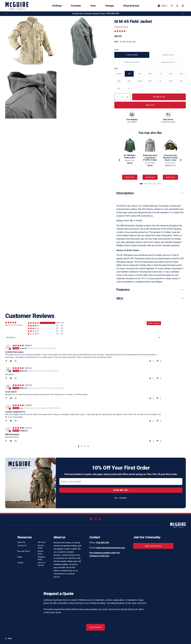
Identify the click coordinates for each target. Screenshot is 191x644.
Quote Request (95, 627)
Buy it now (150, 105)
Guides (20, 563)
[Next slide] (183, 13)
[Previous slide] (6, 13)
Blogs (20, 557)
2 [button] (82, 446)
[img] (18, 345)
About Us (21, 542)
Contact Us (22, 545)
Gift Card (41, 542)
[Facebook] (91, 519)
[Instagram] (95, 519)
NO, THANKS (121, 498)
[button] (120, 31)
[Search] (172, 6)
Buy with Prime (24, 551)
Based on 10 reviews (13, 325)
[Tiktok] (100, 519)
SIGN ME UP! (120, 490)
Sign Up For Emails (153, 546)
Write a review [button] (154, 323)
